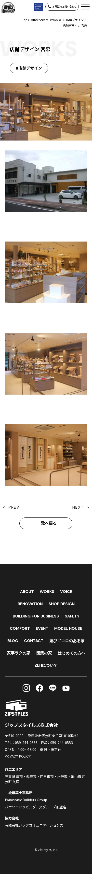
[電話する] (62, 7)
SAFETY (72, 616)
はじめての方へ (71, 653)
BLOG (12, 640)
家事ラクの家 (18, 653)
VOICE (66, 591)
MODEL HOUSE (68, 628)
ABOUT (27, 591)
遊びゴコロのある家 (67, 640)
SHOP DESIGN (62, 603)
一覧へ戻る (47, 523)
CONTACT (33, 640)
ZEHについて (46, 665)
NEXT (77, 507)
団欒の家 (44, 653)
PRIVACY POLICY (18, 756)
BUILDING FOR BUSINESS (36, 616)
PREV (14, 507)
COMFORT (20, 628)
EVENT (42, 628)
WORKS (47, 591)
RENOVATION (30, 603)
